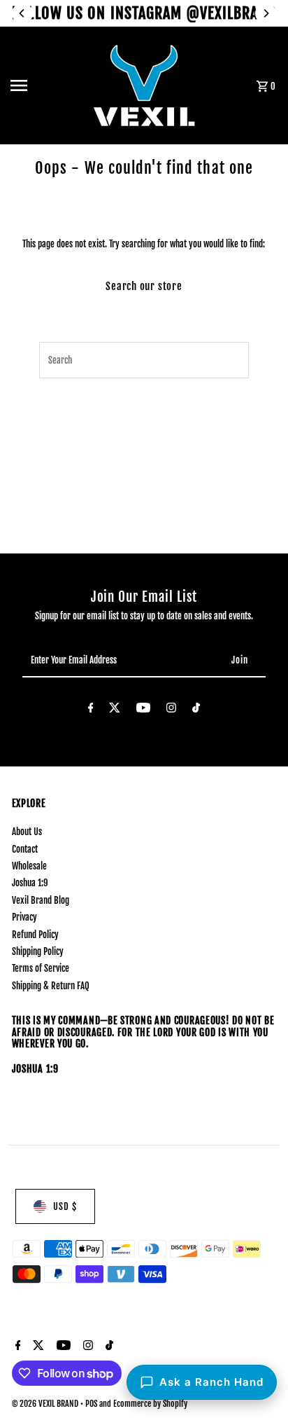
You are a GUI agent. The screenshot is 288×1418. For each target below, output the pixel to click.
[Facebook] (91, 710)
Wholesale (29, 866)
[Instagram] (171, 710)
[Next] (265, 13)
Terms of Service (40, 968)
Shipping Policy (38, 951)
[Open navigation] (46, 85)
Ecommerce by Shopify (150, 1403)
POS (91, 1403)
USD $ (65, 1206)
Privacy (24, 917)
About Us (27, 831)
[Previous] (22, 13)
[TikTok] (196, 710)
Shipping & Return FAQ (50, 985)
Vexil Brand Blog (40, 900)
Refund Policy (35, 934)
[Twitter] (114, 710)
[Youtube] (143, 710)
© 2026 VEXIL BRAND (46, 1403)
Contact (25, 849)
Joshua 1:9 (30, 882)
